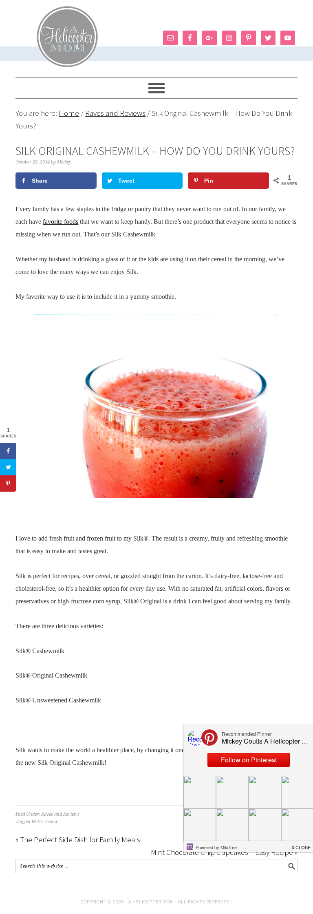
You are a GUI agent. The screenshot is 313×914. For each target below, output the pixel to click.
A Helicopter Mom (151, 902)
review (51, 821)
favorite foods (60, 221)
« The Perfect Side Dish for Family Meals (77, 839)
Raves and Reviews (60, 814)
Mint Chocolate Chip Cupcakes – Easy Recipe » (224, 852)
